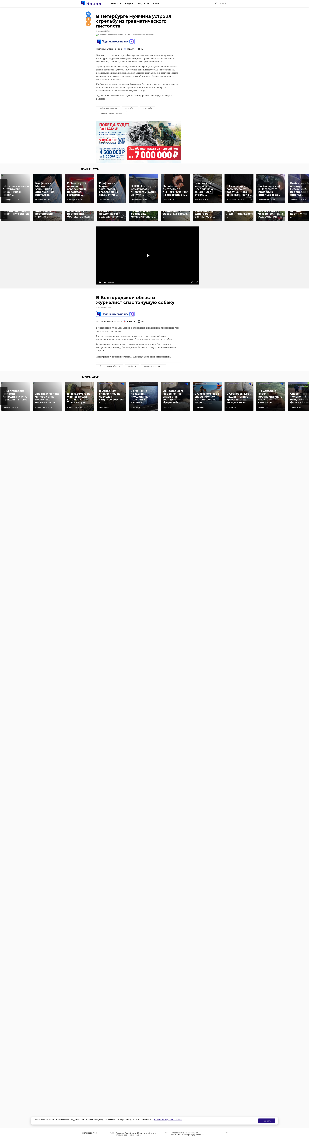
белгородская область (110, 366)
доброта (132, 366)
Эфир (156, 3)
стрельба (148, 108)
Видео (129, 3)
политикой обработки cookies (168, 1120)
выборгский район (108, 108)
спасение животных (153, 366)
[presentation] (3, 188)
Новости (116, 3)
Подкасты (143, 3)
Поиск (222, 4)
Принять (267, 1121)
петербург (130, 108)
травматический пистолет (111, 113)
